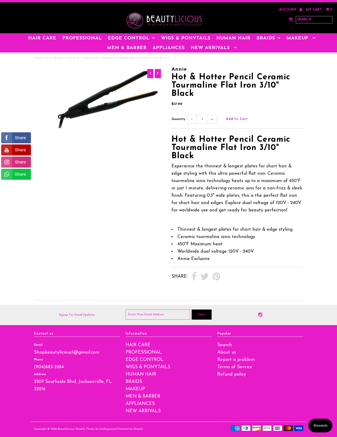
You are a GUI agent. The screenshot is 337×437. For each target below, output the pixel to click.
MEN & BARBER (127, 48)
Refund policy (231, 374)
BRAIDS (266, 38)
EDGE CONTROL (128, 38)
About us (226, 352)
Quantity (178, 119)
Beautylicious (66, 429)
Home (38, 58)
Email (38, 344)
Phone (38, 359)
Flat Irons (54, 58)
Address (40, 374)
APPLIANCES (169, 48)
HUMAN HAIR (233, 38)
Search (224, 345)
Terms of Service (234, 367)
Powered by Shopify (130, 429)
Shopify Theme (85, 429)
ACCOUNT (288, 9)
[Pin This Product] (216, 277)
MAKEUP (298, 38)
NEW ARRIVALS (211, 48)
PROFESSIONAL (82, 38)
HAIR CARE (42, 38)
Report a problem (236, 359)
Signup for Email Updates (77, 314)
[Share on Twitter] (204, 277)
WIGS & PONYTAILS (185, 38)
